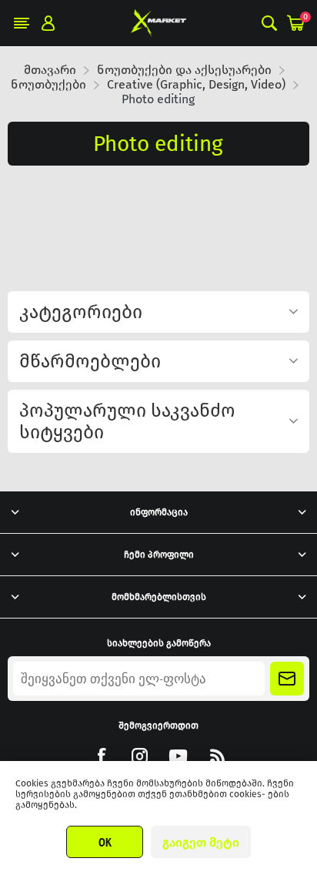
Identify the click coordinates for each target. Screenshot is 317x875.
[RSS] (216, 756)
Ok (105, 842)
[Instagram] (139, 756)
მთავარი (50, 69)
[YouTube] (178, 756)
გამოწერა (287, 679)
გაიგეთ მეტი (200, 842)
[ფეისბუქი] (101, 756)
